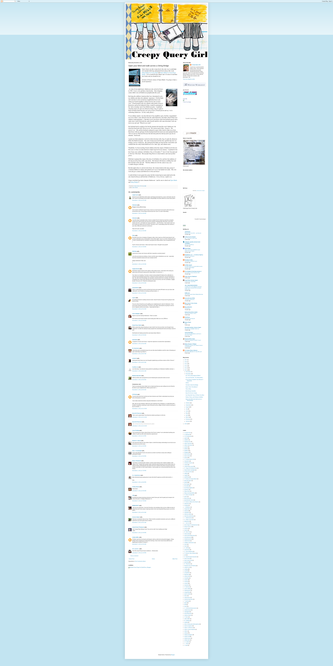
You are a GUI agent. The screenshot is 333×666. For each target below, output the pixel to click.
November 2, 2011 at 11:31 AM (139, 417)
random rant (187, 567)
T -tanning (186, 601)
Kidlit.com (187, 293)
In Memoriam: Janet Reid (190, 281)
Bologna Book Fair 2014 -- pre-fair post (193, 233)
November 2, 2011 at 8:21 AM (139, 371)
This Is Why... (189, 389)
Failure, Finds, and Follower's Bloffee (194, 397)
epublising (186, 477)
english (186, 475)
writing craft (187, 636)
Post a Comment (134, 555)
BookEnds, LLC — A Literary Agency (194, 254)
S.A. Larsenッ (135, 548)
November (188, 373)
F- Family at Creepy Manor (190, 478)
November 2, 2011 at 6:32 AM (139, 343)
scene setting (187, 588)
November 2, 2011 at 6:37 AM (139, 353)
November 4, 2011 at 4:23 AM (139, 544)
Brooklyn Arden (189, 260)
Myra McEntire (188, 307)
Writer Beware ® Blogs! (190, 344)
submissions (187, 597)
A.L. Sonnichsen (136, 475)
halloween (186, 503)
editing (185, 473)
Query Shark (188, 322)
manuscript (186, 533)
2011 (186, 370)
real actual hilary (189, 332)
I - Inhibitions (187, 507)
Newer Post (131, 558)
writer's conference (188, 627)
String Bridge (134, 182)
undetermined (187, 610)
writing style (187, 640)
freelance (186, 489)
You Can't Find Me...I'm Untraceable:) (194, 377)
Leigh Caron (135, 195)
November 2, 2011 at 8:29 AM (139, 379)
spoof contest (187, 594)
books (185, 457)
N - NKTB (186, 548)
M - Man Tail (187, 532)
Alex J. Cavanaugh (137, 450)
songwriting (187, 592)
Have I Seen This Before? (192, 387)
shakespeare (187, 590)
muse (185, 544)
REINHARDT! (135, 505)
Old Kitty (134, 251)
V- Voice (186, 617)
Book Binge (188, 248)
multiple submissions (189, 542)
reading (186, 569)
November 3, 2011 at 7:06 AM (139, 500)
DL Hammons (135, 348)
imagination (187, 509)
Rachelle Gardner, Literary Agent (193, 327)
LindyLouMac (135, 537)
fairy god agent (187, 480)
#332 (186, 323)
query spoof (187, 558)
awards (186, 447)
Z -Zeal (186, 645)
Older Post (174, 558)
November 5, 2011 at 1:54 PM (139, 552)
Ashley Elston (135, 486)
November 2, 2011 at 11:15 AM (139, 408)
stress (185, 595)
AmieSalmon (135, 287)
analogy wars (187, 441)
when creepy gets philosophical (191, 624)
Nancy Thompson (136, 460)
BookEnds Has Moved (189, 256)
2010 (186, 423)
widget (203, 190)
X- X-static (186, 641)
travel (185, 606)
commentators (199, 190)
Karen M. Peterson (136, 413)
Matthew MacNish (136, 375)
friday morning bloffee (189, 493)
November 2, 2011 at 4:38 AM (139, 246)
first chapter (187, 484)
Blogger (173, 654)
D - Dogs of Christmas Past (190, 468)
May (187, 413)
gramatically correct (188, 500)
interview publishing (189, 516)
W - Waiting (187, 620)
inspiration (186, 512)
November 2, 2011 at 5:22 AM (139, 309)
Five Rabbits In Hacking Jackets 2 (193, 271)
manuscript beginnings (189, 535)
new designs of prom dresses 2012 (192, 272)
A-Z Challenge (187, 436)
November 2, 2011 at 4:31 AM (139, 200)
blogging (186, 452)
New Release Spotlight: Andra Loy (192, 328)
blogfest (186, 450)
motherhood (187, 540)
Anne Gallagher (136, 313)
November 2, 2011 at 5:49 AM (139, 320)
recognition (187, 572)
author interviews (188, 445)
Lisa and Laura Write (190, 298)
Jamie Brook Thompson (138, 527)
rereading (186, 578)
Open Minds (173, 180)
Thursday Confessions (189, 299)
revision (186, 583)
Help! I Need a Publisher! (191, 276)
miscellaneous (187, 537)
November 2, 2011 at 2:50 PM (139, 446)
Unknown (134, 205)
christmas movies (188, 462)
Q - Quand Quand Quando (190, 556)
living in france (187, 526)
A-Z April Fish (187, 432)
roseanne (186, 585)
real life (186, 571)
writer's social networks (189, 629)
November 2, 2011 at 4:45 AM (139, 264)
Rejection (186, 574)
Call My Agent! (188, 265)
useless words (187, 615)
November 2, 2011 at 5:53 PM (139, 456)
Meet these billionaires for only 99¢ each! (193, 351)
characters (186, 461)
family (185, 482)
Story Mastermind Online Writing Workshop (194, 294)
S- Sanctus (186, 586)
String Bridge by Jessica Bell (150, 72)
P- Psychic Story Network (190, 553)
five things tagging (188, 487)
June (187, 411)
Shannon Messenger (190, 339)
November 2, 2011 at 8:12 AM (139, 362)
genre (185, 496)
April (187, 415)
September (188, 405)
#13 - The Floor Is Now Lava (191, 238)
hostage (186, 505)
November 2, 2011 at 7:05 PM (139, 470)
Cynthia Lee (135, 367)
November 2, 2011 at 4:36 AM (139, 213)
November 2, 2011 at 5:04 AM (139, 283)
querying (186, 562)
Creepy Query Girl (196, 64)
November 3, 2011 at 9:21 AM (139, 522)
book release (135, 187)
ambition (186, 439)
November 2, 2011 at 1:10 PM (139, 436)
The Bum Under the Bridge (192, 385)
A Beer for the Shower (190, 237)
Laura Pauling (135, 430)
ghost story (186, 498)
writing (185, 633)
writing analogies (188, 634)
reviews (186, 579)
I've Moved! (187, 308)
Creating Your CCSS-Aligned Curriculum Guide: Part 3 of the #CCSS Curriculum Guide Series (193, 288)
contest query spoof (188, 466)
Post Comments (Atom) (140, 561)
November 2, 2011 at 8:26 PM (139, 482)
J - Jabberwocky (188, 517)
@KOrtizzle (187, 231)
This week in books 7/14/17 (190, 313)
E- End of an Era (188, 471)
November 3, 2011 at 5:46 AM (139, 490)
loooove (186, 528)
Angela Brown (135, 268)
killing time (186, 521)
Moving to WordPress (189, 244)
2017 (186, 359)
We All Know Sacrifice (191, 391)
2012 (186, 368)
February (188, 419)
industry (186, 510)
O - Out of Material (188, 551)
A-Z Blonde (187, 434)
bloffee (185, 448)
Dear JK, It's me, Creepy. (191, 393)
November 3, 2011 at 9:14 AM (139, 512)
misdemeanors (187, 539)
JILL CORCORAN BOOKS (191, 285)
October (188, 403)
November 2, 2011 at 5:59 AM (139, 335)
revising (186, 581)
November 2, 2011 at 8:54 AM (139, 389)
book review (187, 455)
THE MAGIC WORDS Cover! (191, 261)
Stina (133, 235)
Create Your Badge (187, 102)
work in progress (188, 625)
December (188, 371)
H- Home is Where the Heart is (191, 501)
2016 (186, 361)
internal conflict (187, 514)
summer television (188, 599)
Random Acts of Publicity (190, 565)
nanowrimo (187, 549)
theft (185, 604)
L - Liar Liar (187, 523)
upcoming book (188, 613)
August (187, 407)
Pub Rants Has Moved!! (190, 318)
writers (185, 631)
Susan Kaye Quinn (136, 325)
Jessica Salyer (136, 517)
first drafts (186, 486)
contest (186, 464)
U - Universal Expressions (190, 608)
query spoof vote (188, 560)
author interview (188, 443)
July (187, 409)
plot (185, 555)
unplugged (186, 611)
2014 (186, 363)
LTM (133, 495)
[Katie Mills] (183, 100)
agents (185, 438)
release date (187, 576)
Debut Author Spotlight (189, 470)
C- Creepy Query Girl (189, 459)
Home (153, 558)
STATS (187, 382)
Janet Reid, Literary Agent (191, 280)
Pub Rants (187, 317)
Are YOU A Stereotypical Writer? (193, 375)
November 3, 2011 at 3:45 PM (139, 532)
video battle (187, 618)
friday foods (187, 491)
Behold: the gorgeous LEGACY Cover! (193, 340)
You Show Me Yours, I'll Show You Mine (195, 395)
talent (185, 602)
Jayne (133, 297)
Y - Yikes (186, 643)
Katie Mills (185, 98)
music (185, 546)
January (188, 421)
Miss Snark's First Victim (191, 303)
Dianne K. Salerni (136, 440)
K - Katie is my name (189, 519)
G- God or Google (188, 494)
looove (185, 530)
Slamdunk (134, 339)
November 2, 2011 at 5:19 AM (139, 293)
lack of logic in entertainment (191, 525)
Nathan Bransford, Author (191, 312)
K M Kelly (134, 394)
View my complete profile (189, 79)
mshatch (134, 358)
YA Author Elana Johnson (191, 350)
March (187, 417)
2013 (186, 366)
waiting (186, 622)
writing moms (187, 638)
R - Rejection (187, 563)
